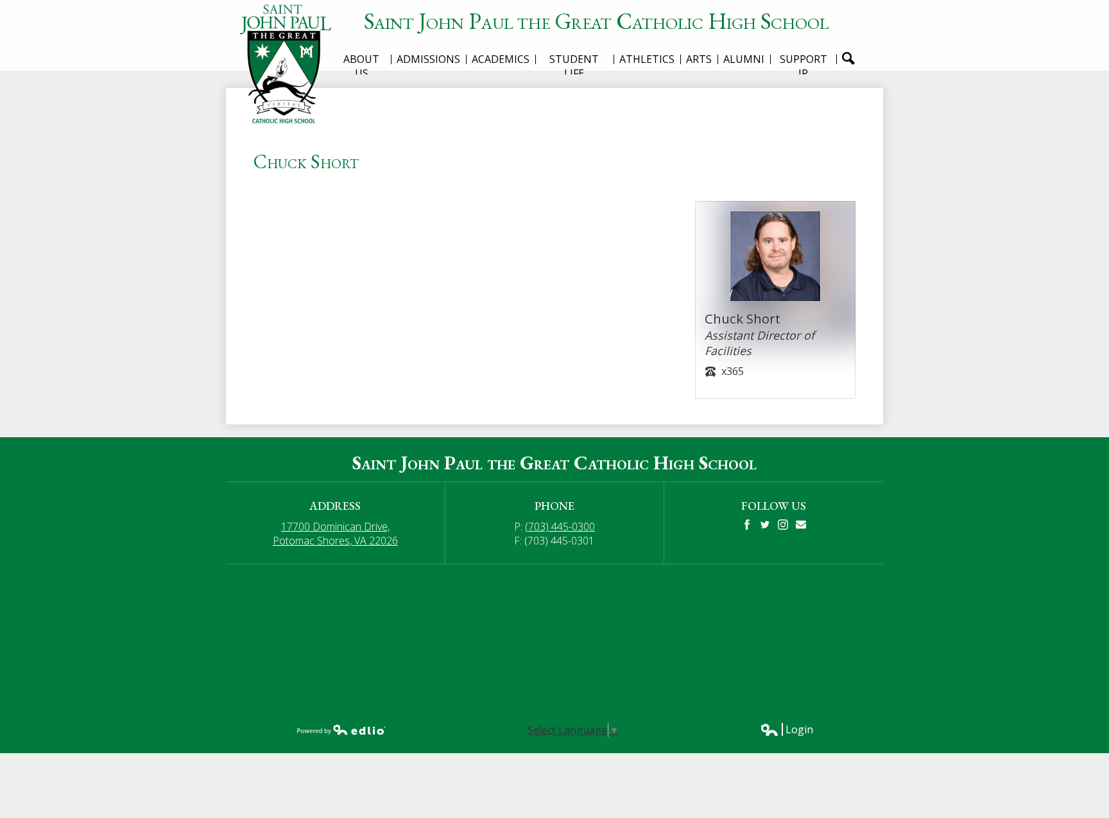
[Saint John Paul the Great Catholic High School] (290, 63)
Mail (801, 524)
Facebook (747, 524)
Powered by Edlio (341, 729)
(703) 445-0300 (560, 526)
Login (786, 729)
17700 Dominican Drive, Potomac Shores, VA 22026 (335, 533)
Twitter (765, 524)
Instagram (783, 524)
